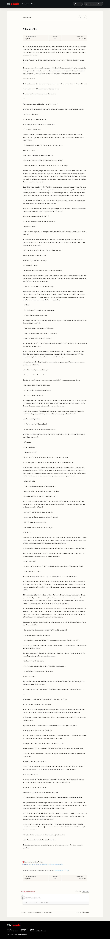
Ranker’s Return (27, 17)
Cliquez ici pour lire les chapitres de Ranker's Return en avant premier (42, 864)
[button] (78, 4)
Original (33, 4)
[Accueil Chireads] (13, 4)
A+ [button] (80, 17)
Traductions (26, 4)
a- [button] (84, 17)
